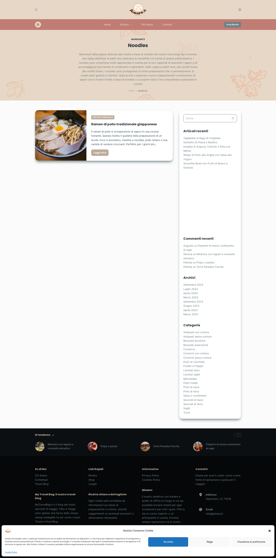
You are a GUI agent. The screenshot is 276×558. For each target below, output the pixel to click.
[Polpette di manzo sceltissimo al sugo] (198, 446)
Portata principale (102, 117)
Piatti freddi (190, 383)
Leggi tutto (101, 153)
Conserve (189, 349)
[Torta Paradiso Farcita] (145, 446)
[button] (269, 530)
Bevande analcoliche (195, 345)
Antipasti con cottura (196, 332)
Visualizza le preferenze (251, 541)
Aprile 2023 (190, 310)
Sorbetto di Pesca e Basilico (200, 142)
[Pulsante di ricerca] (233, 118)
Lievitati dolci (191, 370)
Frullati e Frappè (193, 366)
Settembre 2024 (193, 284)
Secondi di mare (193, 399)
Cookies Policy (151, 479)
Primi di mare (191, 387)
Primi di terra (191, 391)
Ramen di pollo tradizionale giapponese (124, 124)
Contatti (167, 24)
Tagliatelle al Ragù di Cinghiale (201, 138)
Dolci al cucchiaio (194, 361)
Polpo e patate (205, 262)
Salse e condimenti (194, 395)
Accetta (168, 541)
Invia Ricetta (232, 24)
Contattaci (41, 479)
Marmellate (190, 378)
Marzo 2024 (190, 297)
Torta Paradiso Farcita (209, 266)
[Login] (240, 9)
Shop (91, 479)
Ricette (124, 24)
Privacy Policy (150, 475)
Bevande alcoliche (194, 340)
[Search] (36, 9)
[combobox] (206, 118)
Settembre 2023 (193, 301)
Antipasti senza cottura (197, 336)
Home (107, 24)
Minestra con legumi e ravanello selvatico (60, 446)
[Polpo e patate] (92, 446)
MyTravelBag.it (44, 504)
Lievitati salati (191, 374)
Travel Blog (42, 484)
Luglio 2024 (190, 289)
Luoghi (92, 484)
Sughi (186, 408)
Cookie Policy (11, 552)
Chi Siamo (147, 24)
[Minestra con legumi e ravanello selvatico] (40, 446)
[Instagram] (38, 25)
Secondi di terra (193, 404)
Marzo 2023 (190, 314)
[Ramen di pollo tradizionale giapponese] (60, 135)
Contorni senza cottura (197, 357)
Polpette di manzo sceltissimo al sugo (223, 446)
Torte (186, 412)
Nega (210, 541)
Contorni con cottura (196, 353)
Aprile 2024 (190, 293)
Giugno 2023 (191, 305)
